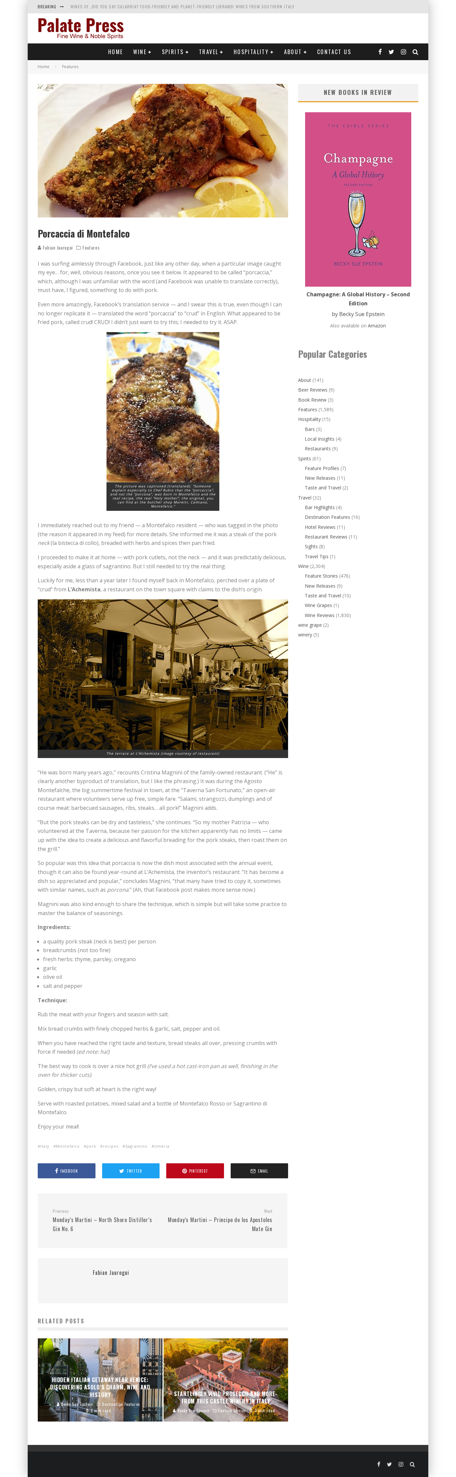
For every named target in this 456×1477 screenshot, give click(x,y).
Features (91, 248)
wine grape (310, 625)
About (293, 52)
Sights (311, 546)
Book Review (312, 400)
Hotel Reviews (320, 527)
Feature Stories (321, 576)
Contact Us (334, 52)
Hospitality (251, 52)
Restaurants (318, 448)
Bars (310, 429)
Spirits (173, 52)
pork (91, 1146)
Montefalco (68, 1146)
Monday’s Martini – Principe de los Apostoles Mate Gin (220, 1220)
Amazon (377, 325)
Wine (140, 52)
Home (115, 52)
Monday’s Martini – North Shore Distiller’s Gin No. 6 (102, 1220)
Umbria (162, 1146)
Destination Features (327, 517)
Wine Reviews (319, 615)
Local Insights (319, 439)
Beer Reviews (312, 390)
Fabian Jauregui (57, 247)
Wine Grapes (318, 605)
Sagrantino (136, 1146)
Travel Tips (316, 556)
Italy (44, 1146)
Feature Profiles (322, 468)
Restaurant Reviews (326, 537)
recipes (111, 1146)
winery (305, 634)
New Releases (320, 478)
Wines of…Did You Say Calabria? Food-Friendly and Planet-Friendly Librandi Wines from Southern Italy (182, 6)
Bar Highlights (320, 507)
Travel (208, 52)
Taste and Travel (323, 487)
